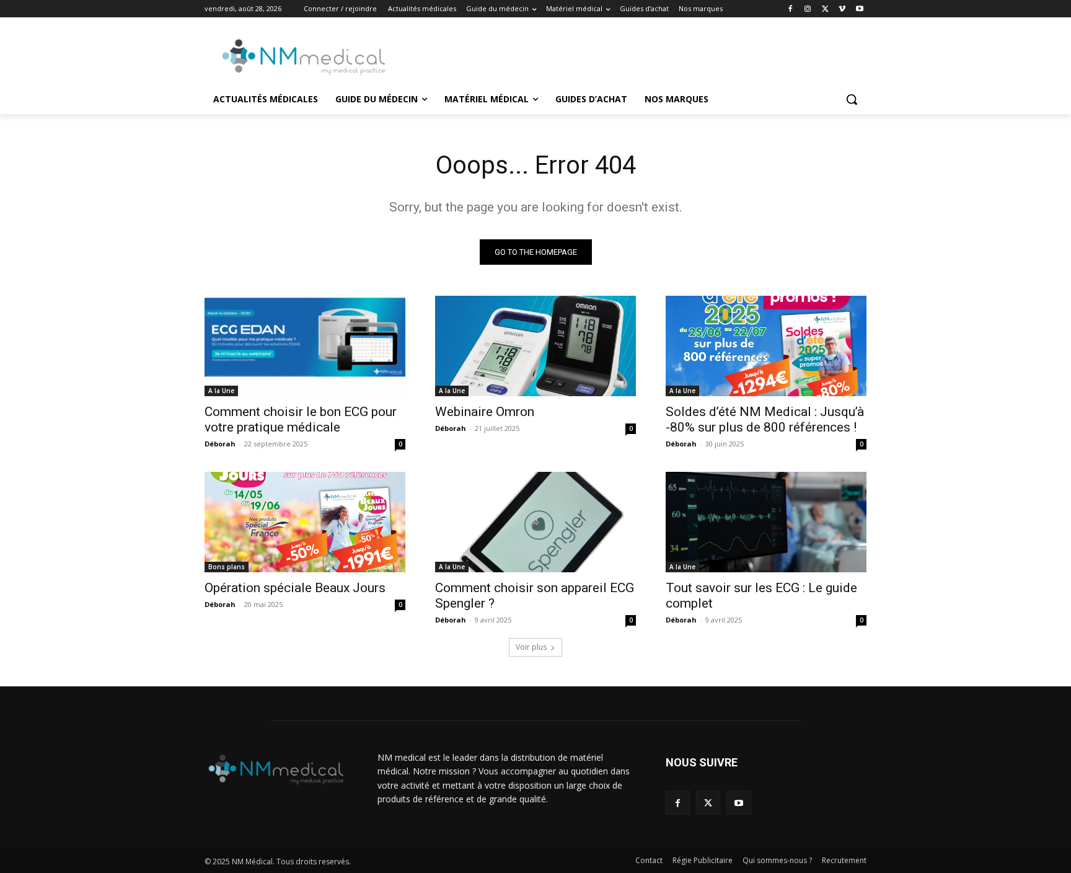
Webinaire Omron (484, 411)
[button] (851, 99)
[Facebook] (790, 9)
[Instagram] (808, 9)
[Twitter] (825, 9)
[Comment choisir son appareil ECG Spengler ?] (535, 522)
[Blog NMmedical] (304, 57)
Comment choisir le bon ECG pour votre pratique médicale (301, 419)
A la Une (221, 390)
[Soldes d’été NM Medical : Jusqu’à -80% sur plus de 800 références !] (766, 346)
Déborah (220, 443)
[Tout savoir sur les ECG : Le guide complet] (766, 522)
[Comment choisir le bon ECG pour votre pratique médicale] (305, 346)
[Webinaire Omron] (535, 346)
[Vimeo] (842, 9)
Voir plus (531, 647)
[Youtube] (859, 9)
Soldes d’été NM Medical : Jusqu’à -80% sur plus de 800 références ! (765, 419)
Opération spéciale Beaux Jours (295, 587)
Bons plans (226, 566)
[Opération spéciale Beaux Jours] (305, 522)
